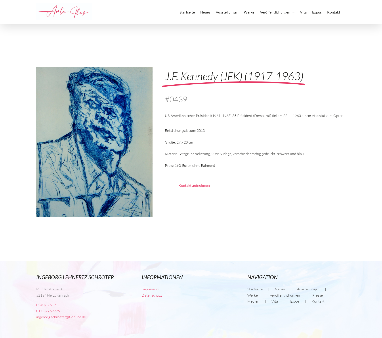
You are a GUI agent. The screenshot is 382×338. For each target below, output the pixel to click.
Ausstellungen (308, 289)
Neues (280, 289)
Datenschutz (152, 295)
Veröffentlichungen (285, 295)
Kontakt (318, 301)
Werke (252, 295)
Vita (274, 301)
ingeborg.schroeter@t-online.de (61, 317)
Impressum (150, 289)
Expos (295, 301)
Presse (317, 295)
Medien (253, 301)
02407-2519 (46, 305)
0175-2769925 (48, 311)
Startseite (255, 289)
